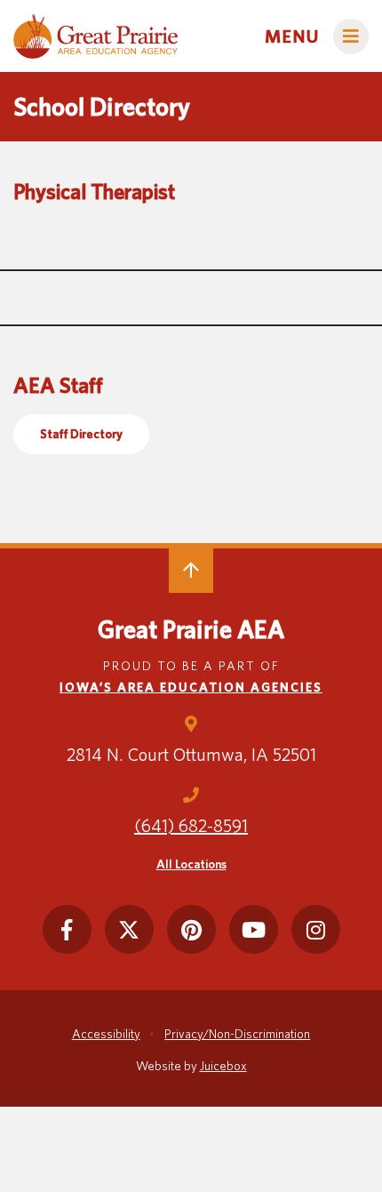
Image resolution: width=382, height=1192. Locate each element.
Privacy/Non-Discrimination (237, 1034)
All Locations (191, 864)
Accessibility (106, 1034)
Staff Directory (81, 434)
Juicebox (223, 1066)
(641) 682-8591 (191, 825)
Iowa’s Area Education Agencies (191, 687)
